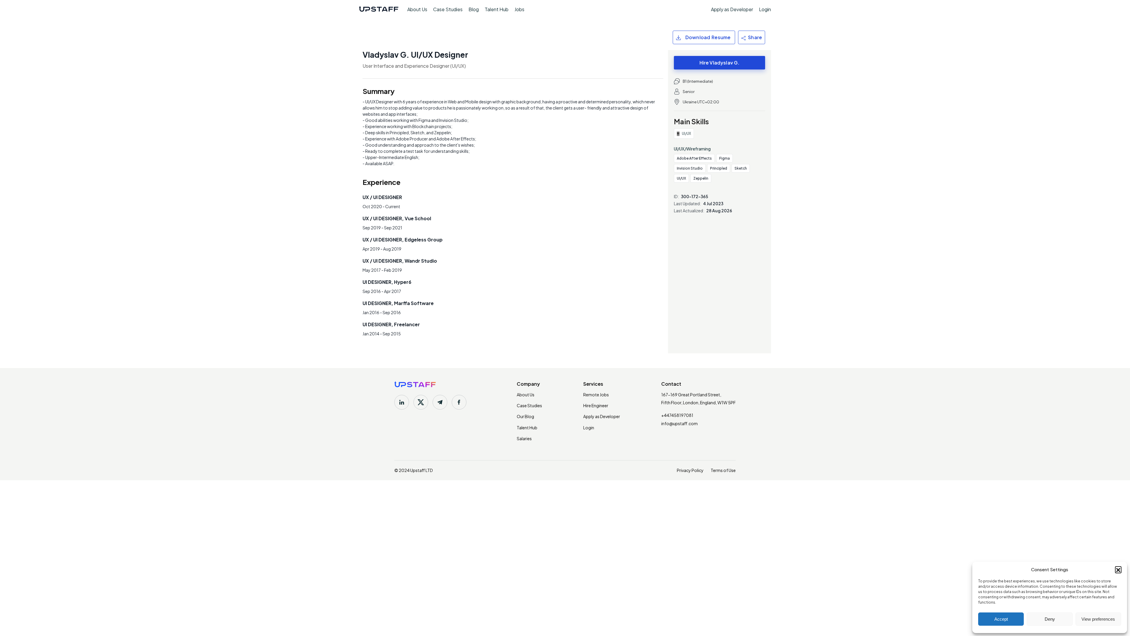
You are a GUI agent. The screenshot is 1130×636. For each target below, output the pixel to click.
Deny (1050, 619)
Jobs (519, 9)
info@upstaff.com (679, 423)
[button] (1118, 569)
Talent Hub (496, 9)
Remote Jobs (596, 394)
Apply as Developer (732, 9)
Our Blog (525, 416)
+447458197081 (677, 415)
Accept (1001, 619)
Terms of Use (723, 470)
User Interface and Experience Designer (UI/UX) (414, 66)
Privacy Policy (690, 470)
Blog (473, 9)
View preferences (1098, 619)
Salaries (524, 438)
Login (765, 9)
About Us (417, 9)
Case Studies (448, 9)
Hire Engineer (595, 405)
